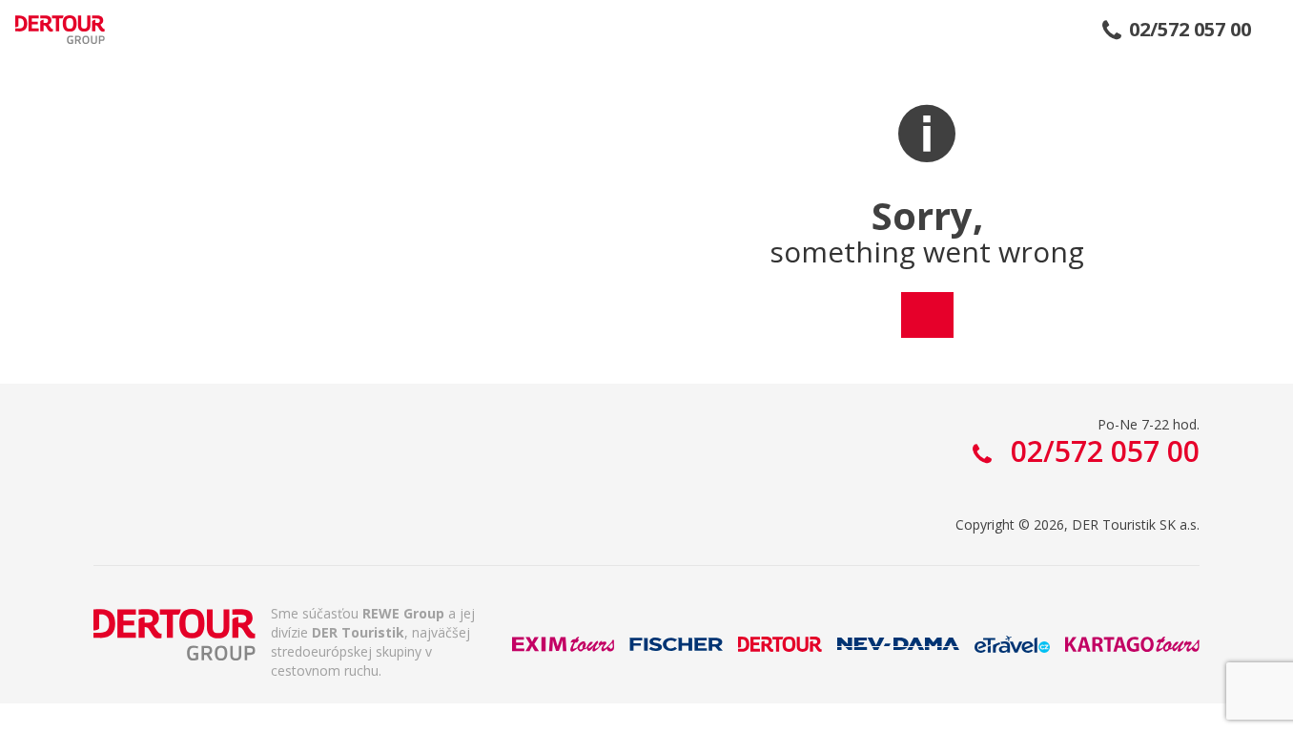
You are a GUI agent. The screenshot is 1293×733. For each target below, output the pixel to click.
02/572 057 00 (1190, 29)
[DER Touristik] (174, 634)
